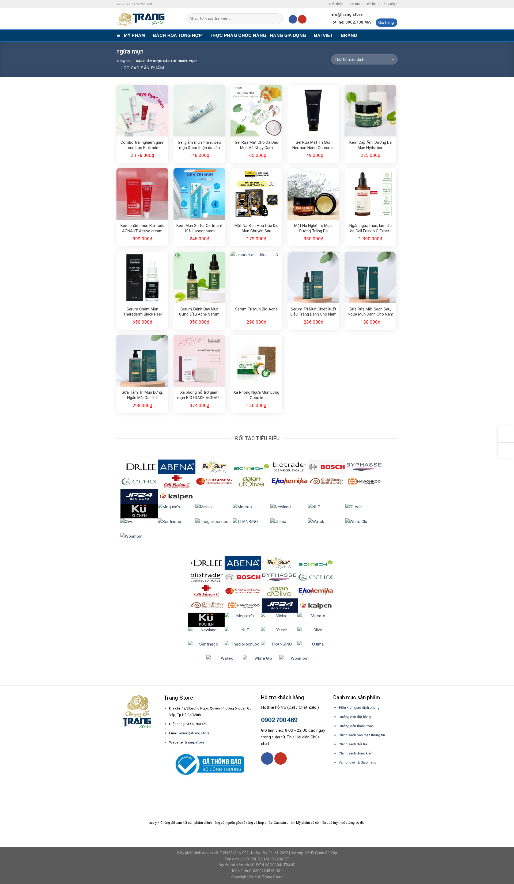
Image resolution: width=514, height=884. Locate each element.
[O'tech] (364, 510)
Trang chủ (123, 61)
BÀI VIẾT (323, 35)
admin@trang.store (194, 733)
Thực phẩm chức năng (238, 35)
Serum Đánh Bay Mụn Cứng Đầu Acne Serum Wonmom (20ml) (199, 312)
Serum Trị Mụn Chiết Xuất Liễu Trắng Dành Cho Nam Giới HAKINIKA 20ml (313, 312)
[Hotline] (506, 434)
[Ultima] (289, 525)
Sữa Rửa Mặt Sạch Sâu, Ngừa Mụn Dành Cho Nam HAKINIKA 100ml (370, 312)
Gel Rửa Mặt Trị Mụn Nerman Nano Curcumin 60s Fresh (313, 145)
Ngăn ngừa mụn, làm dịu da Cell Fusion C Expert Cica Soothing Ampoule (370, 228)
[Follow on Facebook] (293, 19)
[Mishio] (214, 510)
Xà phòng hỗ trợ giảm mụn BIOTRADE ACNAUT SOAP (199, 395)
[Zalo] (506, 450)
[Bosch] (326, 466)
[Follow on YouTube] (302, 19)
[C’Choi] (139, 481)
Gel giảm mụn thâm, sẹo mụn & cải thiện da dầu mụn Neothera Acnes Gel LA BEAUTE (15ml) (199, 145)
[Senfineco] (176, 525)
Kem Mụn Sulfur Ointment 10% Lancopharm (199, 228)
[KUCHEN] (139, 510)
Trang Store (272, 877)
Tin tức (354, 4)
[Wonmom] (139, 540)
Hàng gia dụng (288, 35)
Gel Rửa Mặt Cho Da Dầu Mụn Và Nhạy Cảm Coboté (256, 145)
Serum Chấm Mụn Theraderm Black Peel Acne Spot (142, 312)
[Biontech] (251, 466)
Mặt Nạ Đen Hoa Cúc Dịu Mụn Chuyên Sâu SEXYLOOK (256, 228)
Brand (349, 35)
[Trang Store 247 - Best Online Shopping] (143, 18)
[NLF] (326, 510)
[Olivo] (139, 525)
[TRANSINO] (251, 525)
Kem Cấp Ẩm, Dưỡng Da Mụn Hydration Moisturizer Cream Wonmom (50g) (370, 145)
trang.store (194, 742)
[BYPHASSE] (364, 466)
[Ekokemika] (289, 481)
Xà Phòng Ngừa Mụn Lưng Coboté (256, 395)
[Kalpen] (176, 496)
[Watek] (326, 525)
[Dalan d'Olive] (251, 481)
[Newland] (289, 510)
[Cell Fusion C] (176, 481)
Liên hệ (370, 4)
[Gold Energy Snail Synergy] (326, 481)
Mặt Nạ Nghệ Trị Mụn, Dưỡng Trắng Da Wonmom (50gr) (313, 228)
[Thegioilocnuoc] (214, 525)
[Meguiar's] (176, 510)
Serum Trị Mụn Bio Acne (256, 309)
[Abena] (176, 466)
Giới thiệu (336, 4)
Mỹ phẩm (134, 35)
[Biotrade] (289, 466)
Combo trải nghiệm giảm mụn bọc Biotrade (142, 145)
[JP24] (139, 496)
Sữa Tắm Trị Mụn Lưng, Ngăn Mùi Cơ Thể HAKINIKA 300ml (142, 395)
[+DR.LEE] (139, 466)
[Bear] (214, 466)
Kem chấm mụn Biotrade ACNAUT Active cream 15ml (142, 228)
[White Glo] (364, 525)
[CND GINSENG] (214, 481)
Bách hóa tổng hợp (177, 35)
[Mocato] (251, 510)
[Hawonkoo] (364, 481)
